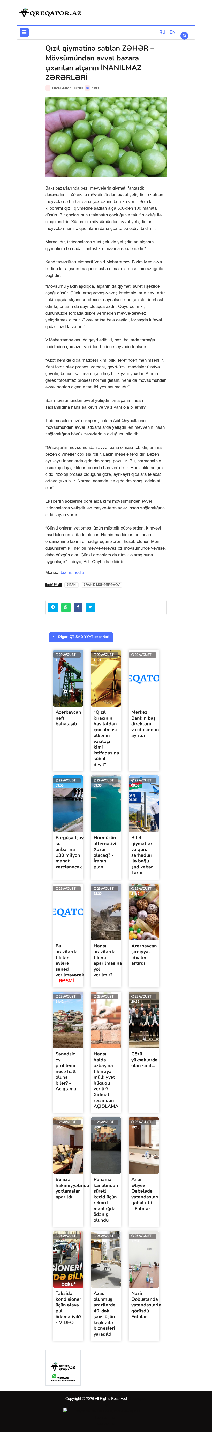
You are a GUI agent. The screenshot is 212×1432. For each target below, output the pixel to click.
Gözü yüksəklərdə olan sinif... (144, 1060)
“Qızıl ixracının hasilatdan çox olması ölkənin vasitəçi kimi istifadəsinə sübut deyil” (106, 738)
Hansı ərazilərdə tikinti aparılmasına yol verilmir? (108, 960)
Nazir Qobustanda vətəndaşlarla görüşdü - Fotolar (146, 1305)
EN (173, 32)
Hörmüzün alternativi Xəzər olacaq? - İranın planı (105, 852)
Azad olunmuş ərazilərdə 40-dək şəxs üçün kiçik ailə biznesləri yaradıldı (105, 1313)
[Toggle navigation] (24, 32)
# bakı (71, 585)
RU (162, 32)
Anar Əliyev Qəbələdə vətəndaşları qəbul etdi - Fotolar (144, 1194)
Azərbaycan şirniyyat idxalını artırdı (144, 955)
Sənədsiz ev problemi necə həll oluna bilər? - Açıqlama (66, 1071)
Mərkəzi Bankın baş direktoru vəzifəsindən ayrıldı (145, 723)
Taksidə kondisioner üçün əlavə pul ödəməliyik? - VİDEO (68, 1308)
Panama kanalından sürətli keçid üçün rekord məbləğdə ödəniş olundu (106, 1199)
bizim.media (72, 573)
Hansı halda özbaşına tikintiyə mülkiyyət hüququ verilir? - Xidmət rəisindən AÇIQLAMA (106, 1080)
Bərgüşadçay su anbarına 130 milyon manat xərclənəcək (70, 852)
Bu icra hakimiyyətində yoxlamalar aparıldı (72, 1188)
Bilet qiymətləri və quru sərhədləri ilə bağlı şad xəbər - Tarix (143, 855)
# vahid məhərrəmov (102, 585)
